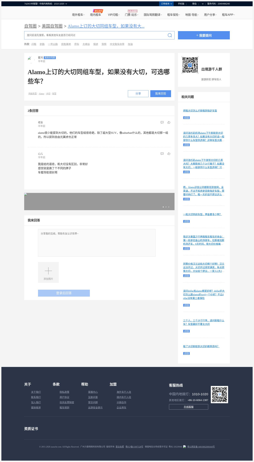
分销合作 (121, 402)
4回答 (186, 117)
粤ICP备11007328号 (134, 447)
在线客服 (189, 406)
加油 (130, 44)
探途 (95, 44)
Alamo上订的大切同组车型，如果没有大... (106, 26)
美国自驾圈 (52, 26)
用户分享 (209, 14)
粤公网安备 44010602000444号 (201, 447)
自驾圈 (30, 26)
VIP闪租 (113, 14)
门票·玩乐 (131, 14)
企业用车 (121, 407)
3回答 (186, 221)
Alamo (41, 94)
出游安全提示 (95, 407)
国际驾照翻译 (152, 14)
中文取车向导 (117, 44)
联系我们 (36, 397)
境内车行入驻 (124, 397)
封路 (42, 44)
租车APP (227, 14)
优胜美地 (66, 44)
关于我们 (36, 392)
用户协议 (64, 397)
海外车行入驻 (124, 392)
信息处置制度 (67, 402)
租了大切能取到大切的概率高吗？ (201, 346)
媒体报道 (36, 407)
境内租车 (95, 14)
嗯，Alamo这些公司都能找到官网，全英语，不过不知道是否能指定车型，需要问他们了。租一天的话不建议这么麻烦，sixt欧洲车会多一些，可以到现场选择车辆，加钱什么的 (203, 194)
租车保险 (172, 14)
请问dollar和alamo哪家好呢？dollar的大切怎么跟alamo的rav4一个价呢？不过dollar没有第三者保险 (204, 295)
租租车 (28, 13)
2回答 (186, 145)
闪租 (33, 44)
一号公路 (53, 44)
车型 (54, 94)
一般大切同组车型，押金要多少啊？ (202, 214)
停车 (76, 44)
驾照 (104, 44)
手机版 (181, 4)
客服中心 (93, 392)
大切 (48, 94)
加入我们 (36, 402)
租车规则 (64, 407)
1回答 (186, 172)
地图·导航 (191, 14)
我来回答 (160, 93)
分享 (138, 93)
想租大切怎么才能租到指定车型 (200, 110)
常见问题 (93, 402)
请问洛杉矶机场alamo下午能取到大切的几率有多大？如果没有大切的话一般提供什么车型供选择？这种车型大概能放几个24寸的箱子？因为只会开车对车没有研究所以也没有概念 (203, 140)
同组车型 (33, 94)
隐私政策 (64, 392)
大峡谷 (86, 44)
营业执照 (120, 447)
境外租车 (77, 14)
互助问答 (93, 397)
